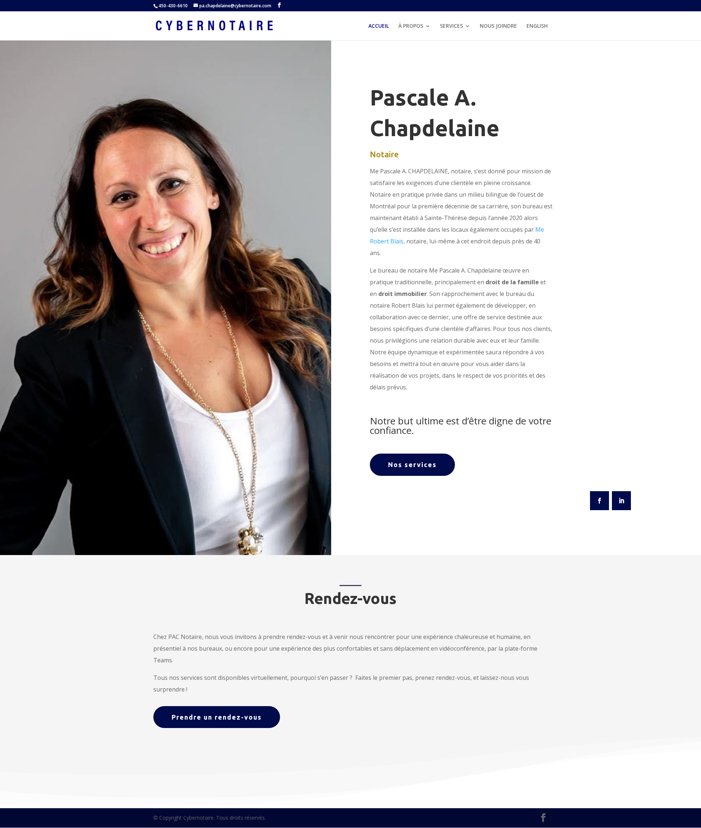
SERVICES (451, 26)
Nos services (412, 464)
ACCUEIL (378, 26)
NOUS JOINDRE (498, 26)
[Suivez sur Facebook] (599, 500)
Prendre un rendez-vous (217, 717)
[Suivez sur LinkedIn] (621, 500)
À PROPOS (410, 26)
